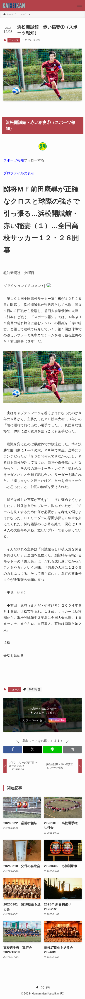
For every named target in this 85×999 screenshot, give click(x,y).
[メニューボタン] (79, 5)
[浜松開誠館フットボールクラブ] (14, 5)
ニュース (14, 40)
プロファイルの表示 (18, 173)
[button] (12, 749)
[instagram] (48, 988)
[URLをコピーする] (72, 749)
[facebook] (37, 988)
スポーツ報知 (13, 160)
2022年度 (34, 689)
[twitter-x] (43, 988)
